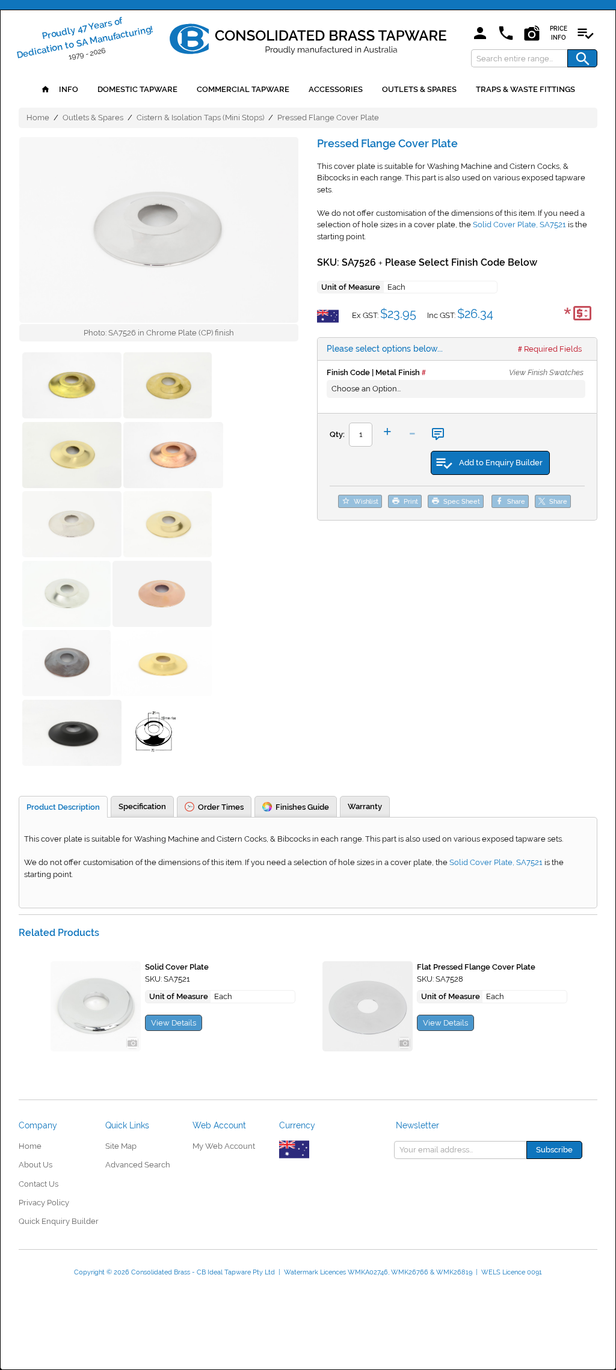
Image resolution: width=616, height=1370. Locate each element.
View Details (173, 1022)
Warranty (365, 806)
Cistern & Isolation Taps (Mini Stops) (200, 117)
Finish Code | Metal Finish (373, 372)
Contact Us (38, 1183)
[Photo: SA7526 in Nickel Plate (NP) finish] (72, 526)
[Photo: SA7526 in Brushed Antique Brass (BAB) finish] (162, 665)
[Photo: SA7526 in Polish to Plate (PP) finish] (167, 387)
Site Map (121, 1146)
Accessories (336, 89)
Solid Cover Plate (177, 966)
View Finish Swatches (546, 372)
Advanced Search (137, 1164)
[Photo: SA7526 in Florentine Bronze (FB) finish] (66, 665)
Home (37, 117)
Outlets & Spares (419, 89)
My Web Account (223, 1146)
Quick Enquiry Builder (59, 1221)
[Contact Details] (506, 34)
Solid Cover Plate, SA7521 (519, 224)
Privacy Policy (44, 1202)
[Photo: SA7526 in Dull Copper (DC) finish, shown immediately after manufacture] (162, 596)
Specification (142, 806)
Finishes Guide (302, 807)
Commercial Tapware (243, 89)
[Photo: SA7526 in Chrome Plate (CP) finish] (159, 230)
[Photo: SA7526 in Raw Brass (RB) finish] (72, 387)
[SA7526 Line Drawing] (156, 734)
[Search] (582, 58)
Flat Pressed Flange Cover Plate (476, 966)
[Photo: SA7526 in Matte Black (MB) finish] (72, 734)
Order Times (221, 807)
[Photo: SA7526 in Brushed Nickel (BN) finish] (66, 596)
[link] (308, 36)
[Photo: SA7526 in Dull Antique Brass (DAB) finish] (167, 526)
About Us (35, 1164)
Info (67, 89)
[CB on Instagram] (532, 34)
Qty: (337, 434)
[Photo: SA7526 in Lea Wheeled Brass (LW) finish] (72, 457)
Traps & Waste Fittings (525, 89)
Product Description (63, 807)
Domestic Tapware (137, 89)
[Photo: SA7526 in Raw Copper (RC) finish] (173, 457)
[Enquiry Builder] (585, 34)
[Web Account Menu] (480, 34)
